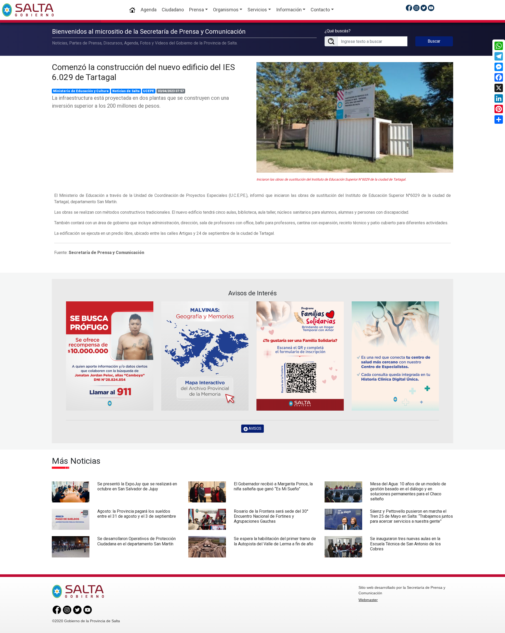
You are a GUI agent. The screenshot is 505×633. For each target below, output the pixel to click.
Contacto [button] (320, 9)
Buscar (434, 41)
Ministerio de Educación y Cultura (81, 91)
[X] (498, 88)
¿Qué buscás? (338, 30)
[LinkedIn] (498, 98)
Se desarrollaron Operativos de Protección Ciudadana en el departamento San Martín (136, 541)
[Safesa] (395, 356)
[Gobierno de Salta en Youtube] (431, 7)
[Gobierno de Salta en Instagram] (416, 7)
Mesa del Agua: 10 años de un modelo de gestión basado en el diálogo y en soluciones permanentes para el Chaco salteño (408, 491)
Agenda (148, 9)
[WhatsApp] (498, 46)
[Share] (498, 119)
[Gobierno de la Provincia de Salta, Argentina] (28, 10)
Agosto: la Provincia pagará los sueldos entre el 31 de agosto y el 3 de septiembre (136, 514)
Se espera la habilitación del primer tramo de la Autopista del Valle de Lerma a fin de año (275, 541)
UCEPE (148, 91)
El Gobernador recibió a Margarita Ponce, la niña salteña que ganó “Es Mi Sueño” (273, 486)
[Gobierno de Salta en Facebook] (409, 7)
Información (289, 9)
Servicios (257, 9)
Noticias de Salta (126, 91)
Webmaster (368, 600)
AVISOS (254, 428)
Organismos (226, 9)
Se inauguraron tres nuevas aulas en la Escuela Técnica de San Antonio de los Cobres (405, 543)
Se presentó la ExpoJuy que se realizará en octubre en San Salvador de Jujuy (137, 486)
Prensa (196, 9)
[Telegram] (498, 56)
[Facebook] (498, 77)
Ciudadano (173, 9)
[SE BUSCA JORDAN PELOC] (109, 356)
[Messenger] (498, 67)
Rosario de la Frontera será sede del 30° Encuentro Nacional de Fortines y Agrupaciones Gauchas (271, 516)
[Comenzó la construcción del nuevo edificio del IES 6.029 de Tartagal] (354, 117)
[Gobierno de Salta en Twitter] (424, 7)
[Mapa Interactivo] (205, 356)
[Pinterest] (498, 109)
